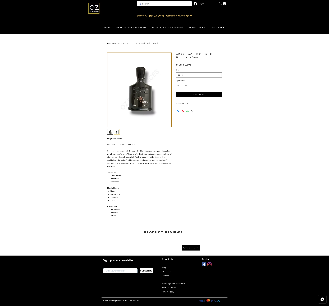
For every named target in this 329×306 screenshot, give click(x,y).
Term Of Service (169, 287)
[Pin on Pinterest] (182, 111)
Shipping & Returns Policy (173, 283)
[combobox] (199, 74)
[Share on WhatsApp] (187, 111)
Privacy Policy (168, 291)
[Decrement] (178, 85)
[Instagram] (209, 264)
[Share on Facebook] (177, 111)
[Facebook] (204, 264)
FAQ (164, 267)
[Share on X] (192, 111)
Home (110, 43)
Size (178, 70)
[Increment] (186, 85)
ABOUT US (166, 271)
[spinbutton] (182, 85)
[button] (223, 3)
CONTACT (166, 275)
